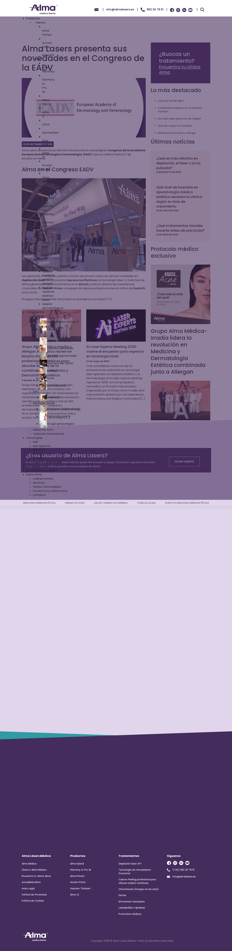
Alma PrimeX (77, 876)
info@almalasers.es (184, 876)
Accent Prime (77, 882)
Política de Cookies (33, 900)
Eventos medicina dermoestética (187, 503)
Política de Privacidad (34, 894)
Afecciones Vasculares (132, 901)
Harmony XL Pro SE (80, 869)
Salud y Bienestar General (111, 503)
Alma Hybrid (77, 863)
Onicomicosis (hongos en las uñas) (139, 889)
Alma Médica (29, 863)
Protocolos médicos (130, 914)
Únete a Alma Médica (34, 869)
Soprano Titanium (80, 888)
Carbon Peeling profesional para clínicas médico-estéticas (137, 881)
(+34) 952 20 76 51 (183, 869)
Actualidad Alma (31, 882)
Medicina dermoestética (39, 503)
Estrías (122, 895)
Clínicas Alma (146, 503)
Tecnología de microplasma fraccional (135, 871)
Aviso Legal (28, 888)
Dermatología (75, 503)
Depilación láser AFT (130, 863)
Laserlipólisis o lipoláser (132, 907)
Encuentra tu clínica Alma (36, 876)
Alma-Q (74, 894)
